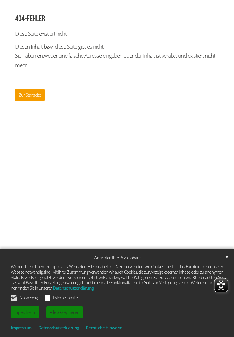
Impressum (21, 327)
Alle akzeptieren (65, 312)
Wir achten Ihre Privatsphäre (117, 257)
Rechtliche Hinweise (104, 327)
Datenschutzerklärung (73, 288)
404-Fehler (30, 18)
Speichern (25, 312)
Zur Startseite (30, 95)
